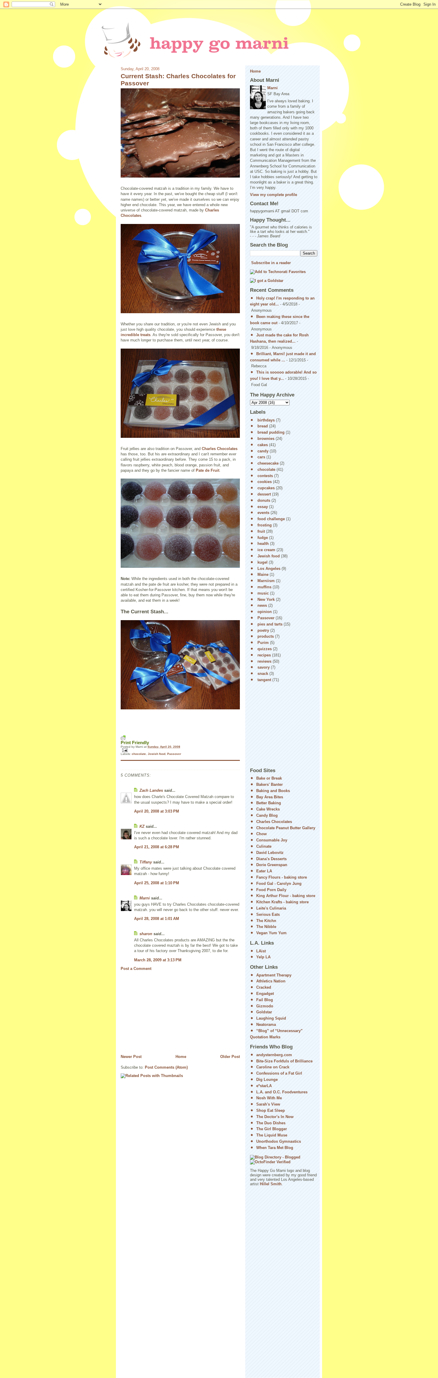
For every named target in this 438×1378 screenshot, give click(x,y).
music (263, 593)
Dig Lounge (267, 1079)
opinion (264, 611)
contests (265, 476)
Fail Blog (264, 1000)
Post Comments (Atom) (166, 1067)
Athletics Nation (270, 981)
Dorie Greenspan (271, 865)
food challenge (271, 519)
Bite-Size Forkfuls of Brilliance (284, 1061)
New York (266, 599)
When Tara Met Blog (274, 1147)
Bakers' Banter (269, 784)
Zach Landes (151, 790)
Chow (261, 834)
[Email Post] (180, 750)
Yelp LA (263, 957)
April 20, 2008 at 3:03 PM (156, 811)
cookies (264, 481)
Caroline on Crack (272, 1067)
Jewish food (156, 753)
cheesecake (268, 463)
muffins (264, 587)
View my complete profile (273, 194)
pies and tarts (269, 624)
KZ (142, 826)
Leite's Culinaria (271, 908)
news (262, 605)
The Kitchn (266, 920)
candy (262, 451)
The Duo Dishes (270, 1123)
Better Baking (268, 803)
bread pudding (271, 432)
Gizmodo (264, 1006)
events (263, 512)
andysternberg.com (274, 1055)
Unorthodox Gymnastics (278, 1141)
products (265, 636)
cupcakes (266, 488)
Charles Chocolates (219, 448)
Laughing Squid (271, 1018)
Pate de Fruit (207, 470)
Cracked (263, 987)
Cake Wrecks (268, 809)
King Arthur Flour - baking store (285, 895)
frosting (264, 525)
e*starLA (264, 1086)
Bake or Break (269, 778)
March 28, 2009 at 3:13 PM (157, 960)
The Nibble (266, 926)
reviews (264, 661)
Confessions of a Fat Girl (279, 1073)
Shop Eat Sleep (270, 1110)
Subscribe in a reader (271, 263)
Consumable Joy (271, 840)
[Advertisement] (165, 1012)
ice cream (266, 550)
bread (262, 426)
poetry (263, 630)
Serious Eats (268, 914)
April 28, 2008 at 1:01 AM (156, 918)
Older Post (230, 1056)
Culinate (263, 846)
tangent (264, 680)
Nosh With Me (269, 1098)
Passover (174, 753)
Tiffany (145, 862)
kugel (262, 562)
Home (180, 1056)
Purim (263, 642)
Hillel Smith (271, 1184)
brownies (265, 438)
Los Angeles (268, 568)
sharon (145, 934)
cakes (262, 445)
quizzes (264, 649)
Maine (262, 574)
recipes (264, 655)
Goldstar (264, 1012)
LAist (261, 951)
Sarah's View (268, 1104)
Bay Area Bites (269, 797)
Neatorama (266, 1024)
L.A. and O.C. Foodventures (281, 1092)
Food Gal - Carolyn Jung (279, 883)
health (263, 543)
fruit (261, 531)
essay (262, 506)
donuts (263, 500)
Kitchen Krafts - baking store (282, 902)
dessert (264, 494)
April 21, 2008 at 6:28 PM (156, 847)
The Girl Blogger (271, 1129)
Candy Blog (267, 815)
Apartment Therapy (273, 975)
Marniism (266, 581)
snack (262, 673)
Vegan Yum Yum (271, 933)
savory (263, 667)
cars (261, 457)
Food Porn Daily (271, 890)
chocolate (139, 753)
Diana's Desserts (271, 859)
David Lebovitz (270, 852)
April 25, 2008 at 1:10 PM (156, 883)
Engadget (265, 993)
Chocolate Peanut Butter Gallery (285, 828)
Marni (144, 898)
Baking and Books (273, 790)
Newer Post (131, 1056)
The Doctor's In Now (274, 1116)
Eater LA (264, 871)
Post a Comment (136, 968)
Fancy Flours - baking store (281, 877)
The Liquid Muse (271, 1135)
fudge (262, 537)
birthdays (266, 420)
